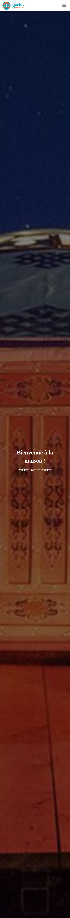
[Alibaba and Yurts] (15, 6)
